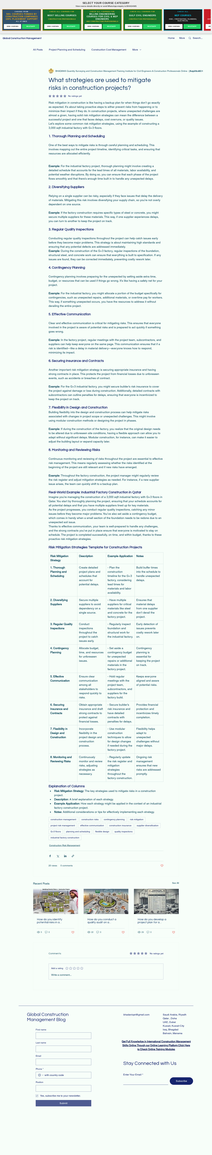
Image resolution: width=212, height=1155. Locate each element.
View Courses (12, 26)
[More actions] (189, 71)
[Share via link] (72, 856)
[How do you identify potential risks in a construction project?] (55, 901)
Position (39, 1082)
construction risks (90, 819)
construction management (63, 819)
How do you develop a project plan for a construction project (152, 921)
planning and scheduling (78, 831)
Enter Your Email (132, 1074)
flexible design (102, 831)
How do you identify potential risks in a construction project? (50, 921)
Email (38, 1056)
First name (41, 1029)
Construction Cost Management (108, 49)
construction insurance (120, 825)
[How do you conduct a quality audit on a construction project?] (106, 901)
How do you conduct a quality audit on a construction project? (101, 921)
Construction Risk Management (64, 845)
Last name (41, 1042)
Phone (39, 1069)
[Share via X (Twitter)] (57, 856)
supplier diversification (147, 825)
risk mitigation (136, 819)
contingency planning (114, 819)
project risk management (63, 825)
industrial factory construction (65, 837)
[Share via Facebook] (50, 856)
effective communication (92, 825)
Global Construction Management (22, 38)
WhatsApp (30, 26)
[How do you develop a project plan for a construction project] (156, 901)
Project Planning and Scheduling (67, 49)
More (135, 49)
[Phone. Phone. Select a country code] (41, 1075)
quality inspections (124, 831)
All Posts (38, 49)
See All (175, 883)
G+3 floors (56, 831)
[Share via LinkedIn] (65, 856)
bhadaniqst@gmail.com (136, 1014)
